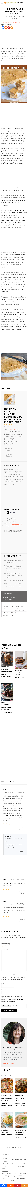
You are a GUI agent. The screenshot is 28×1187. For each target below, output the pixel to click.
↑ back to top (14, 1147)
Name (3, 983)
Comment (5, 949)
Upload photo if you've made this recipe (12, 999)
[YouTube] (10, 1070)
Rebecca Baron (14, 429)
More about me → (9, 1063)
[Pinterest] (8, 27)
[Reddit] (5, 27)
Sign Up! (15, 1163)
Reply (22, 828)
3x (14, 513)
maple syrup (16, 524)
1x (8, 513)
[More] (11, 27)
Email (3, 990)
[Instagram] (7, 1070)
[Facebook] (3, 27)
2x (11, 513)
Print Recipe (16, 22)
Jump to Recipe (6, 22)
